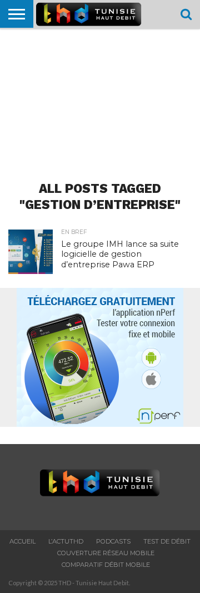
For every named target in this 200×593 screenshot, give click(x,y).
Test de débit (167, 541)
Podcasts (113, 541)
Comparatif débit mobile (106, 565)
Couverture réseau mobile (105, 553)
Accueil (22, 541)
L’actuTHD (65, 541)
